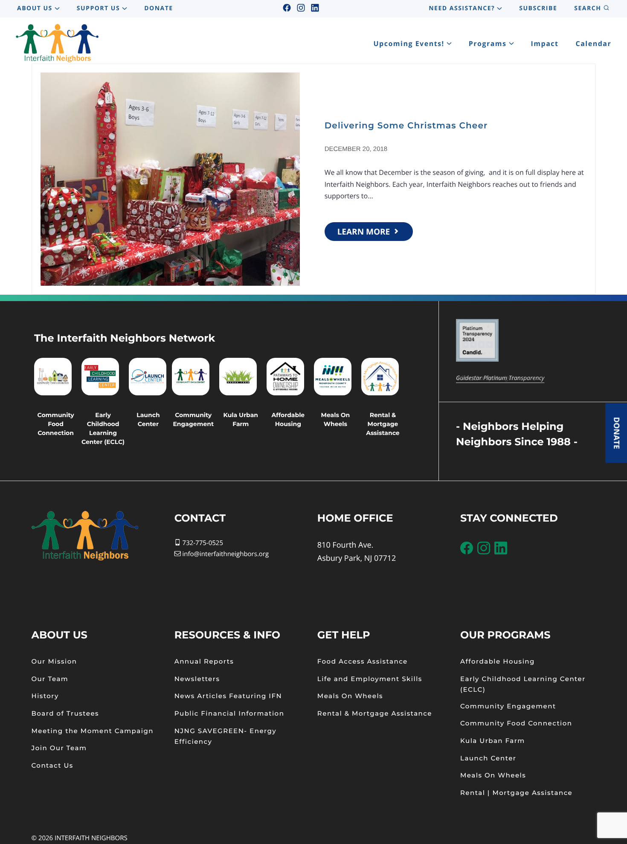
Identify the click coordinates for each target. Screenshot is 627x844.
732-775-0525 (202, 543)
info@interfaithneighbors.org (226, 554)
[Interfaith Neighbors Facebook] (286, 8)
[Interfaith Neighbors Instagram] (301, 8)
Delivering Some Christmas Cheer (406, 126)
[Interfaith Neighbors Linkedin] (315, 8)
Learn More (364, 231)
